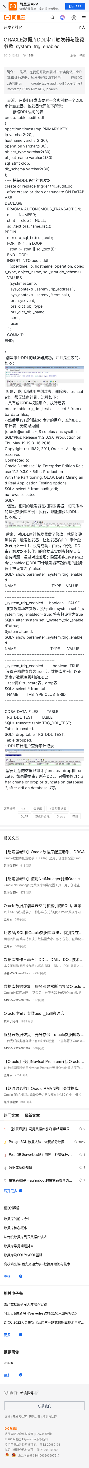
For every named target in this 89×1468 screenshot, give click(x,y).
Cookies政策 (43, 1434)
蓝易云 (8, 919)
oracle (8, 1362)
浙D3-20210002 (47, 1450)
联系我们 (44, 1405)
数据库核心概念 (15, 1227)
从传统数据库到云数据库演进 (25, 1236)
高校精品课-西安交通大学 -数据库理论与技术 (37, 1263)
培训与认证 (49, 1416)
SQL (23, 809)
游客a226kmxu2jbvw (17, 973)
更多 (7, 1276)
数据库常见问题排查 (19, 1245)
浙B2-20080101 (50, 1444)
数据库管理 (42, 816)
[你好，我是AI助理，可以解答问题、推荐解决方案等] (62, 17)
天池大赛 (34, 1416)
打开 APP (75, 6)
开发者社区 (20, 1416)
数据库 (37, 809)
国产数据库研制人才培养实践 (25, 1304)
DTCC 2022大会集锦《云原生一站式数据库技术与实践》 (44, 1322)
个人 (81, 27)
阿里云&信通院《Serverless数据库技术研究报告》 (41, 1313)
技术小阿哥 (11, 1021)
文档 (7, 1416)
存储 (75, 816)
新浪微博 (26, 1392)
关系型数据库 (57, 809)
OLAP (24, 816)
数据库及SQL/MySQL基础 (23, 1254)
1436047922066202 (17, 1000)
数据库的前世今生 (17, 1218)
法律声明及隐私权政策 (19, 1434)
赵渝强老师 (11, 865)
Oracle (61, 816)
